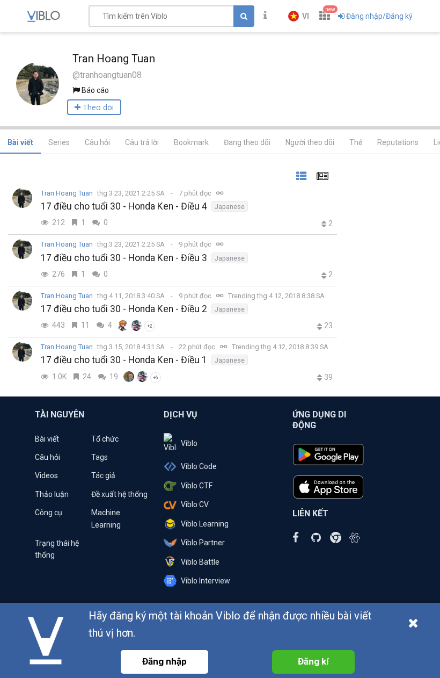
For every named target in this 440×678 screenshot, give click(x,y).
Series (59, 142)
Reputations (398, 142)
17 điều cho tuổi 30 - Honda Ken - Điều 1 (124, 360)
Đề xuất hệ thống (119, 494)
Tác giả (103, 475)
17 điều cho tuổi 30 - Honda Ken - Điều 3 (124, 258)
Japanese (230, 207)
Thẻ (355, 142)
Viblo (189, 443)
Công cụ (48, 512)
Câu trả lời (142, 142)
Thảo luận (52, 494)
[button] (298, 16)
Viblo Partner (203, 542)
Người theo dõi (309, 142)
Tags (99, 457)
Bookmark (191, 142)
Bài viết (20, 142)
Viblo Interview (205, 580)
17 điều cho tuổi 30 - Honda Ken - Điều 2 (124, 309)
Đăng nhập (164, 661)
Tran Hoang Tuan (67, 193)
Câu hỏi (97, 142)
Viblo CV (195, 504)
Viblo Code (199, 466)
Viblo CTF (196, 485)
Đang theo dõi (247, 142)
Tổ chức (105, 439)
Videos (46, 475)
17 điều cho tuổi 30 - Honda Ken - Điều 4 (124, 206)
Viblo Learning (205, 524)
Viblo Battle (200, 562)
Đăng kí (313, 661)
